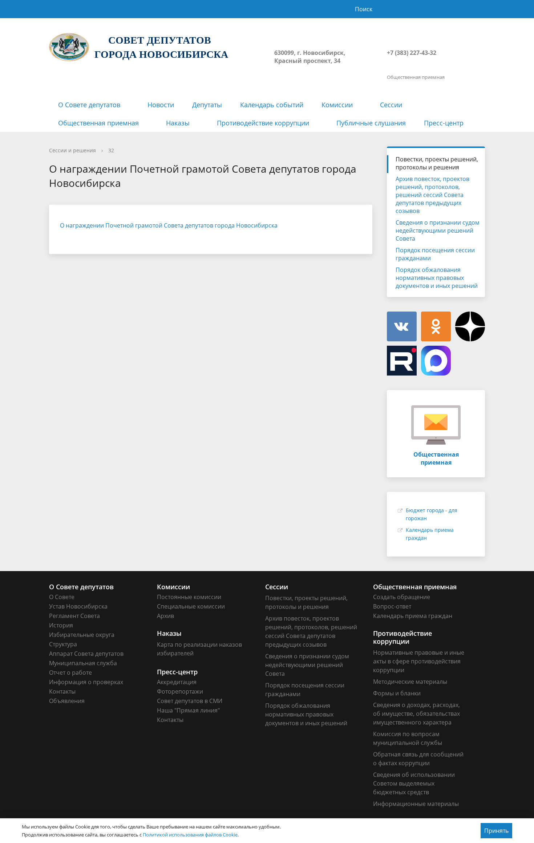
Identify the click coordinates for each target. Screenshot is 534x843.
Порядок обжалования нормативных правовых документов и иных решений (437, 278)
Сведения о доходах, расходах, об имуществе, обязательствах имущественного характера (416, 713)
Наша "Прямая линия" (188, 710)
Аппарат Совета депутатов (86, 654)
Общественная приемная (98, 123)
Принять (496, 831)
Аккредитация (177, 682)
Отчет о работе (70, 673)
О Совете (61, 597)
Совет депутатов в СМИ (189, 701)
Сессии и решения (72, 150)
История (61, 625)
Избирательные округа (81, 635)
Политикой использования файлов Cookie (190, 834)
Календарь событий (271, 104)
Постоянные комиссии (189, 597)
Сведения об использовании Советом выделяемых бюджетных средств (414, 783)
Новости (160, 104)
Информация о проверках (86, 682)
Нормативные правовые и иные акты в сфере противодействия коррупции (418, 661)
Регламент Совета (74, 616)
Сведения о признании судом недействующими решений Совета (438, 230)
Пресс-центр (444, 123)
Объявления (67, 701)
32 (111, 150)
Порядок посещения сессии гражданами (435, 254)
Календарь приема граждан (412, 616)
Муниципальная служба (83, 663)
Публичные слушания (371, 123)
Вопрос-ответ (392, 606)
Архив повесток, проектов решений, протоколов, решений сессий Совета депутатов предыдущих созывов (432, 195)
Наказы (178, 123)
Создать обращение (401, 597)
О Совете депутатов (89, 104)
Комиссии (337, 104)
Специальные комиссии (191, 606)
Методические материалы (410, 682)
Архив (165, 616)
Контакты (62, 691)
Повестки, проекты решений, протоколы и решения (437, 163)
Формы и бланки (397, 693)
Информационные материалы (416, 804)
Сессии (391, 104)
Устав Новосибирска (78, 606)
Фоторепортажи (180, 691)
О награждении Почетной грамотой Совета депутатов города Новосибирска (169, 225)
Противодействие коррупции (263, 123)
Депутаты (207, 104)
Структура (63, 644)
